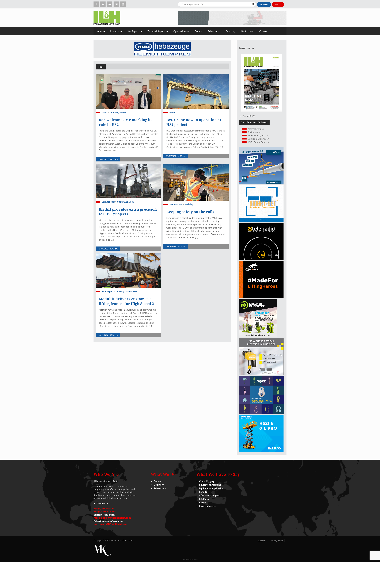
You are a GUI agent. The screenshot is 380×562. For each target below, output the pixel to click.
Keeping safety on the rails (190, 211)
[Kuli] (162, 49)
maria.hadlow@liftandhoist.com (112, 517)
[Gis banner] (261, 374)
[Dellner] (258, 336)
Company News (118, 112)
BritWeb (194, 559)
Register (264, 4)
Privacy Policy (277, 540)
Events (198, 31)
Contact (263, 31)
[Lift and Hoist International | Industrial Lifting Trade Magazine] (108, 18)
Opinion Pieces (181, 31)
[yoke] (261, 413)
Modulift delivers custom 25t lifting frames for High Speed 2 (127, 301)
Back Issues (247, 31)
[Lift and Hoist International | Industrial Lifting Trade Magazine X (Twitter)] (103, 4)
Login (278, 4)
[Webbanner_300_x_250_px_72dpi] (261, 259)
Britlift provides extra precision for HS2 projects (128, 211)
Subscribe (262, 540)
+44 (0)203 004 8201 (105, 508)
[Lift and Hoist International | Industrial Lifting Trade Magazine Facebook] (96, 4)
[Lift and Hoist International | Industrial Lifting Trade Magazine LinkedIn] (109, 4)
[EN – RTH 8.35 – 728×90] (232, 18)
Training (189, 204)
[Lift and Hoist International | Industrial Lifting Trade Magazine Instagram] (116, 4)
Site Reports (133, 31)
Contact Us (102, 503)
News (99, 31)
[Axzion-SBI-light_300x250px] (261, 183)
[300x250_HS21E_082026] (261, 451)
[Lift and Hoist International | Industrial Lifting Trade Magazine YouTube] (123, 4)
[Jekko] (261, 297)
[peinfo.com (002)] (261, 221)
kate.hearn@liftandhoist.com (110, 524)
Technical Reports (156, 31)
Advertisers (213, 31)
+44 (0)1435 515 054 (105, 511)
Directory (230, 31)
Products (114, 31)
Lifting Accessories (127, 291)
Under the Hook (125, 201)
